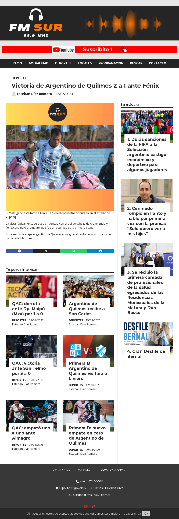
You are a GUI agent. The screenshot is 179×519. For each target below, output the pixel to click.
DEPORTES (63, 63)
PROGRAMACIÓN (110, 63)
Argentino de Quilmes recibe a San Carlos (87, 308)
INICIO (17, 63)
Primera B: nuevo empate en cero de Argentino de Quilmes (87, 436)
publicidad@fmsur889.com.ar (89, 495)
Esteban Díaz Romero (34, 94)
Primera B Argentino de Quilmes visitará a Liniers (88, 371)
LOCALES (85, 63)
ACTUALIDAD (38, 63)
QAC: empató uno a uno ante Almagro (31, 433)
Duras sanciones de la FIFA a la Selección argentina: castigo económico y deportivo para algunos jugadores (147, 154)
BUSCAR (136, 63)
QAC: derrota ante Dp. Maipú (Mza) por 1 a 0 (28, 308)
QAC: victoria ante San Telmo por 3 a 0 (29, 368)
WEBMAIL (85, 470)
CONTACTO (157, 63)
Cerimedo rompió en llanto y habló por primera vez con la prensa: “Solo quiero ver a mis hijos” (146, 221)
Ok (146, 513)
